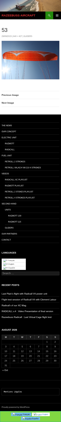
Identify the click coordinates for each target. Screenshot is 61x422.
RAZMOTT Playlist (14, 186)
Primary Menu (57, 15)
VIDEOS (5, 174)
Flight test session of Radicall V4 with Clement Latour (29, 299)
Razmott (9, 143)
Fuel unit (7, 155)
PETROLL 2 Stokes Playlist (19, 192)
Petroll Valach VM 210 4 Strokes (23, 168)
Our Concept (9, 131)
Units (8, 210)
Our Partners (9, 234)
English (11, 264)
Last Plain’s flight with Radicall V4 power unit (24, 293)
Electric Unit (9, 137)
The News (7, 125)
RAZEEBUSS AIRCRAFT (18, 15)
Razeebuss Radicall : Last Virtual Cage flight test (27, 317)
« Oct (5, 370)
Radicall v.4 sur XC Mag (14, 305)
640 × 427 (17, 36)
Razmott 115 (14, 222)
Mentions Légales (13, 392)
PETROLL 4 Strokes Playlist (20, 198)
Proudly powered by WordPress (16, 407)
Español (11, 268)
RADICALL (10, 149)
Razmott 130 (14, 216)
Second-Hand (9, 204)
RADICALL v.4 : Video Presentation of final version (27, 311)
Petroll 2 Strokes (15, 162)
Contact (6, 240)
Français (11, 260)
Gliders (28, 36)
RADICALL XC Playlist (16, 180)
